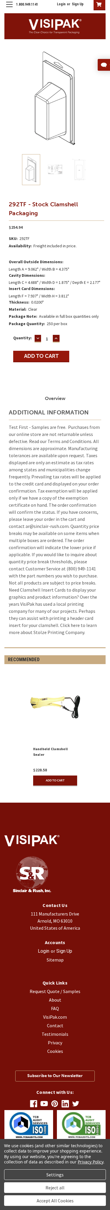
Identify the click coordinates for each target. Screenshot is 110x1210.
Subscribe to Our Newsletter (55, 1075)
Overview (55, 398)
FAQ (55, 1008)
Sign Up (78, 4)
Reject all (55, 1188)
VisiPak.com (55, 1017)
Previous (8, 99)
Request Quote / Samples (55, 991)
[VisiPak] (32, 891)
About (55, 1000)
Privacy (55, 1043)
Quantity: (22, 337)
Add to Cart (55, 780)
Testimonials (55, 1034)
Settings (55, 1175)
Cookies (55, 1051)
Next (101, 99)
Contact (55, 1025)
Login (61, 4)
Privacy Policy (90, 1162)
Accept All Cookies (55, 1201)
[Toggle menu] (9, 9)
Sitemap (55, 960)
